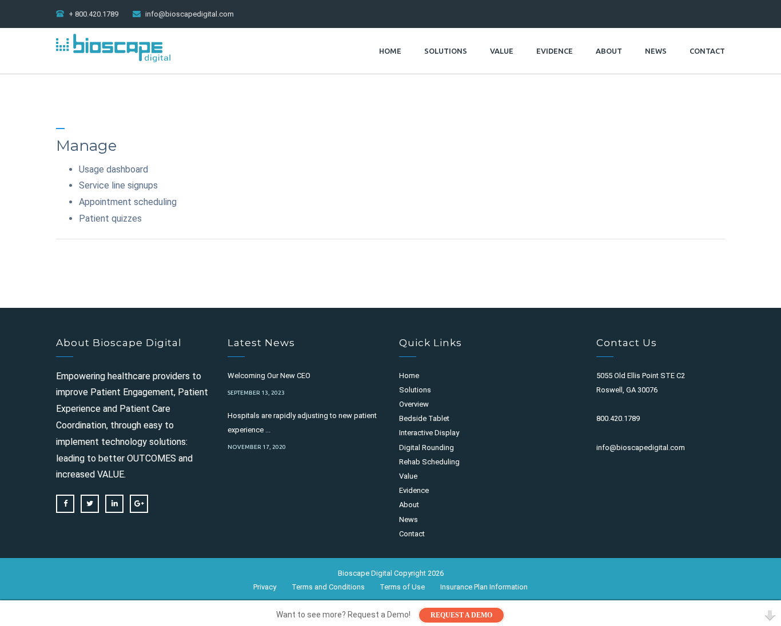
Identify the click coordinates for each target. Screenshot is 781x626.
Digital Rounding (426, 447)
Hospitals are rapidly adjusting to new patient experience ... (302, 422)
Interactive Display (429, 432)
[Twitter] (90, 504)
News (656, 51)
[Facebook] (65, 504)
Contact (707, 51)
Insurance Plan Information (484, 587)
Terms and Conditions (328, 587)
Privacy (264, 587)
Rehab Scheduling (429, 462)
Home (390, 51)
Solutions (445, 51)
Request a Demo (461, 615)
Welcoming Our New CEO (269, 375)
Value (501, 51)
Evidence (554, 51)
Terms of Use (402, 587)
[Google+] (139, 504)
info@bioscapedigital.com (189, 14)
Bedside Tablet (424, 418)
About (609, 51)
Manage (86, 146)
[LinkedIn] (114, 504)
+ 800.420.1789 (93, 14)
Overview (414, 404)
